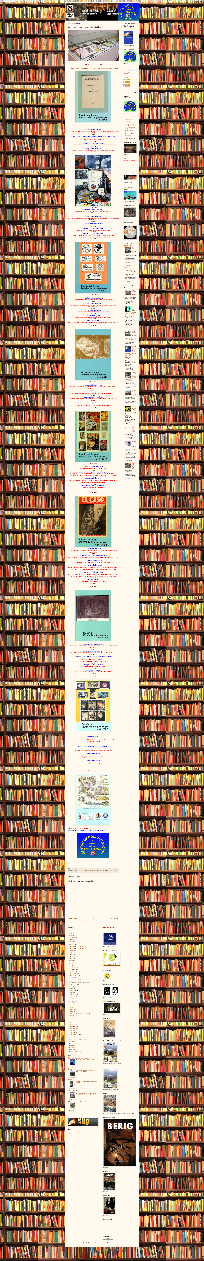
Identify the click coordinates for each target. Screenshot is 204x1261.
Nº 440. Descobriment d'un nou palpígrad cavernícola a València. (85, 1060)
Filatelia (71, 1000)
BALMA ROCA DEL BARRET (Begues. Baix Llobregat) (130, 270)
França (70, 1004)
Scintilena (71, 1135)
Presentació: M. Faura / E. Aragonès (130, 134)
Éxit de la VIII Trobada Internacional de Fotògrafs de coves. (86, 1081)
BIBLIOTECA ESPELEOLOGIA (77, 947)
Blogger (119, 1242)
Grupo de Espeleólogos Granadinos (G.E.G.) (80, 1069)
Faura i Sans (72, 996)
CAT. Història (72, 969)
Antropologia (72, 937)
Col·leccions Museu (100, 870)
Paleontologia (72, 1024)
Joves (70, 1017)
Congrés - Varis (108, 870)
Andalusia (81, 870)
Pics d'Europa (72, 1026)
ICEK (70, 1080)
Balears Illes (89, 870)
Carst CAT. (71, 956)
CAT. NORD (72, 971)
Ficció (70, 998)
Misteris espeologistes (133, 333)
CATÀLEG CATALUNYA (75, 975)
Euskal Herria (72, 994)
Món (116, 870)
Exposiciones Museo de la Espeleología (130, 127)
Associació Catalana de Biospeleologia (78, 1058)
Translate (129, 73)
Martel (70, 1021)
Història (71, 1011)
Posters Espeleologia (73, 1034)
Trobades (71, 1047)
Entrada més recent (72, 918)
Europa (70, 992)
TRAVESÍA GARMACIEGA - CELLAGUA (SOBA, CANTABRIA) (85, 1071)
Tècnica (71, 1045)
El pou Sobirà (79, 1103)
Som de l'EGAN (73, 1091)
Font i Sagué (72, 1002)
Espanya (113, 870)
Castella (71, 960)
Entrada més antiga (114, 918)
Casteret (71, 962)
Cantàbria (71, 954)
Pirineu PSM (72, 1032)
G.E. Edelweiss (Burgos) (74, 1132)
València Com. (71, 872)
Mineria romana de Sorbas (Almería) (133, 292)
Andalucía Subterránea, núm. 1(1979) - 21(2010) (133, 409)
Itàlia (70, 1015)
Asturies (71, 943)
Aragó (84, 870)
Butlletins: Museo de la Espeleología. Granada (130, 137)
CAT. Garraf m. (72, 967)
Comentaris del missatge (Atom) (82, 921)
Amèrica (71, 933)
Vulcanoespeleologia (73, 1051)
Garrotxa (71, 1007)
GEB (126, 267)
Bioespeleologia (72, 950)
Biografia (94, 870)
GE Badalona (72, 1009)
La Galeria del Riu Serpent (133, 249)
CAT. (70, 964)
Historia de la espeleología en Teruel (133, 465)
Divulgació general (73, 985)
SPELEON (71, 1042)
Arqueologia (72, 941)
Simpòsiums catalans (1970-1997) (76, 1040)
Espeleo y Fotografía (130, 246)
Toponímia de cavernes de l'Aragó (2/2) (133, 393)
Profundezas (72, 1134)
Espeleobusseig (72, 990)
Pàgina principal (128, 119)
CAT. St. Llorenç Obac (74, 973)
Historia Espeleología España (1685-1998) (78, 1013)
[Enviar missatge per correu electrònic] (83, 868)
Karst (70, 1019)
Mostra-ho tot (98, 1112)
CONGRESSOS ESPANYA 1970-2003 (78, 983)
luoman (104, 1242)
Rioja (70, 1038)
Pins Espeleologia (73, 1028)
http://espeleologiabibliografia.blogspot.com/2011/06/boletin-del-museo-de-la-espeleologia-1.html (93, 68)
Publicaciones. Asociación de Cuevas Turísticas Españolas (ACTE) (130, 123)
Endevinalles (72, 986)
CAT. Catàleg (72, 966)
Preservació (71, 1036)
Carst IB (71, 958)
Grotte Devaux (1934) (133, 427)
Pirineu (70, 1030)
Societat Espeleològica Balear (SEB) (78, 1101)
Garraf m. (71, 1005)
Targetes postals (72, 1043)
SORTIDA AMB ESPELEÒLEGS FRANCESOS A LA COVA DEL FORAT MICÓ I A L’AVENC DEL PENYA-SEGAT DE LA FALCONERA (86, 1093)
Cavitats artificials (73, 977)
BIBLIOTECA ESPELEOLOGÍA (77, 948)
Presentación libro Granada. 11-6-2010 (129, 131)
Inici (93, 918)
